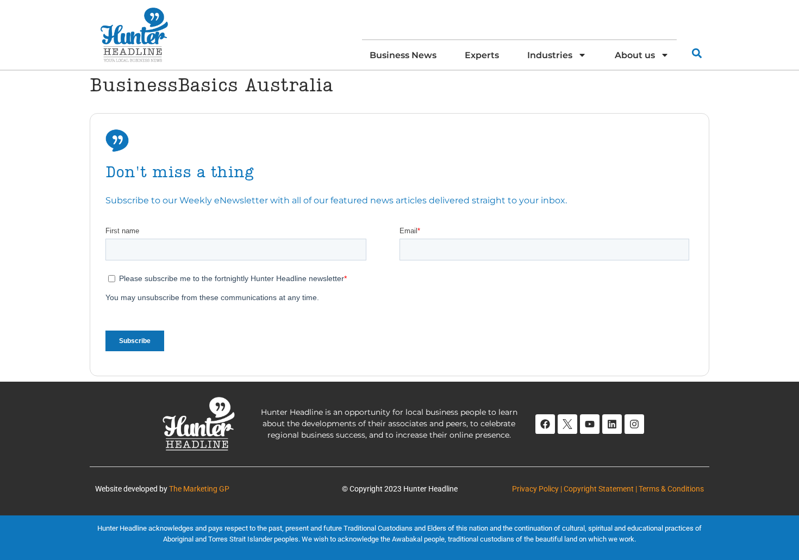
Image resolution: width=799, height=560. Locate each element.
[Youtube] (590, 424)
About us (635, 54)
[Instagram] (634, 424)
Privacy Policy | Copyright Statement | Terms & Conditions (608, 488)
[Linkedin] (612, 424)
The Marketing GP (199, 488)
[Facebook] (545, 424)
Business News (403, 54)
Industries (549, 54)
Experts (482, 54)
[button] (697, 53)
